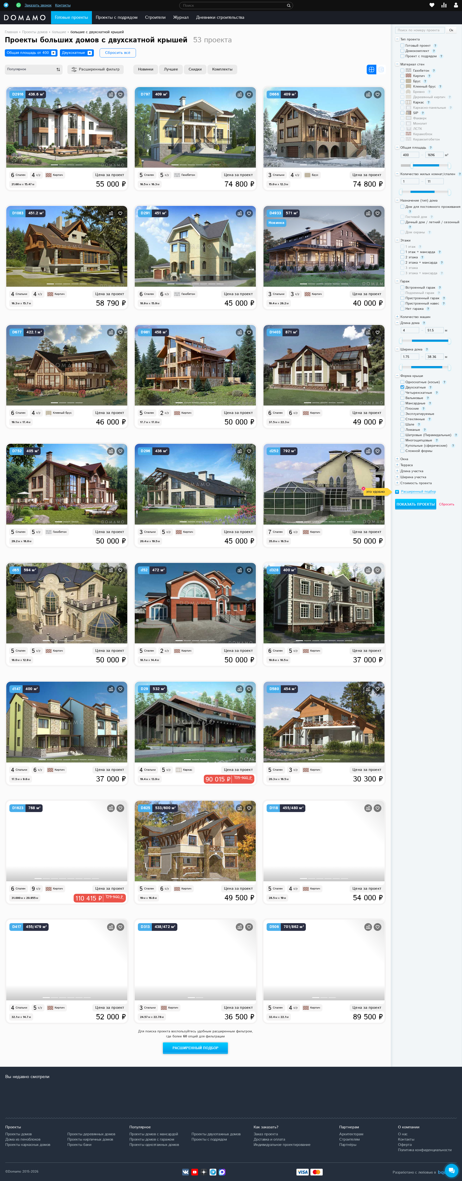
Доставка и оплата (269, 1139)
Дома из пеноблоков (22, 1139)
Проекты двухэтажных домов (216, 1134)
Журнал (181, 17)
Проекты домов (18, 1134)
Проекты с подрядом (116, 17)
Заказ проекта (266, 1134)
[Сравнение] (444, 5)
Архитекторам (351, 1134)
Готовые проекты (71, 17)
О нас (403, 1134)
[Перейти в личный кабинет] (456, 5)
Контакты (63, 5)
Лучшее (171, 69)
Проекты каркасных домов (27, 1144)
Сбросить (446, 504)
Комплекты (222, 69)
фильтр (99, 69)
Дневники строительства (220, 17)
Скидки (195, 69)
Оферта (404, 1144)
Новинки (145, 69)
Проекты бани (79, 1144)
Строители (155, 17)
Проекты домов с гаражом (151, 1139)
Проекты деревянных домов (91, 1134)
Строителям (349, 1139)
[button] (54, 402)
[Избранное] (432, 5)
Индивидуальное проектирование (282, 1144)
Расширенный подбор (195, 1048)
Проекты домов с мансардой (153, 1134)
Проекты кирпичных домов (90, 1139)
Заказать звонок (38, 5)
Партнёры (347, 1144)
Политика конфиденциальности (425, 1150)
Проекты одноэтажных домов (154, 1144)
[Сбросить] (53, 53)
